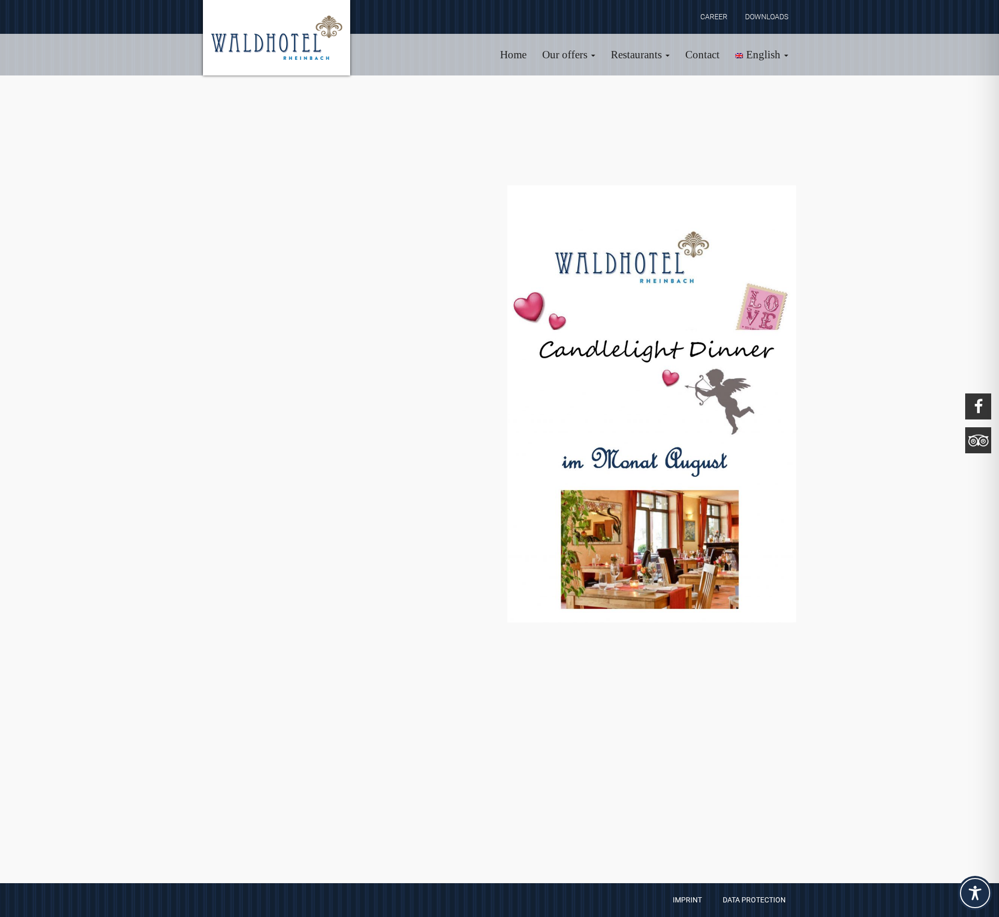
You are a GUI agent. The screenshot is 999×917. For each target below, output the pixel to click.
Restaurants (637, 54)
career (713, 16)
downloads (766, 16)
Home (513, 54)
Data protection (754, 900)
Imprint (687, 900)
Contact (702, 54)
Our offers (566, 54)
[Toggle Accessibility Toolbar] (975, 893)
